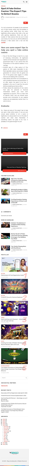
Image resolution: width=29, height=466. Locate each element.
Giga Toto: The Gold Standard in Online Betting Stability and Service (19, 180)
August (5, 432)
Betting (3, 273)
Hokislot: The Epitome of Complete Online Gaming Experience (18, 224)
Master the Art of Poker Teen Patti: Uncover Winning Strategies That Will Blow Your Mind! (19, 236)
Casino (2, 317)
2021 (4, 442)
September (6, 431)
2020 (4, 444)
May (5, 437)
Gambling (5, 127)
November (6, 428)
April (5, 438)
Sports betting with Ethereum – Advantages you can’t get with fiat (13, 320)
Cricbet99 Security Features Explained (11, 297)
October (6, 429)
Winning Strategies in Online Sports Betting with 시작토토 (19, 190)
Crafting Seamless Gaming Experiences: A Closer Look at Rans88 (19, 201)
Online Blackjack (5, 365)
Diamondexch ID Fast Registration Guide (12, 275)
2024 (4, 422)
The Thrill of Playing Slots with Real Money (18, 247)
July (5, 434)
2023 (4, 423)
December (6, 426)
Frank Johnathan (10, 17)
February (6, 441)
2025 (4, 420)
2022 (4, 425)
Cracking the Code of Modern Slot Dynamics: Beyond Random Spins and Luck (13, 343)
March (5, 440)
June (5, 435)
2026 (4, 419)
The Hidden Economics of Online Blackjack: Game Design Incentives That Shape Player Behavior (13, 369)
